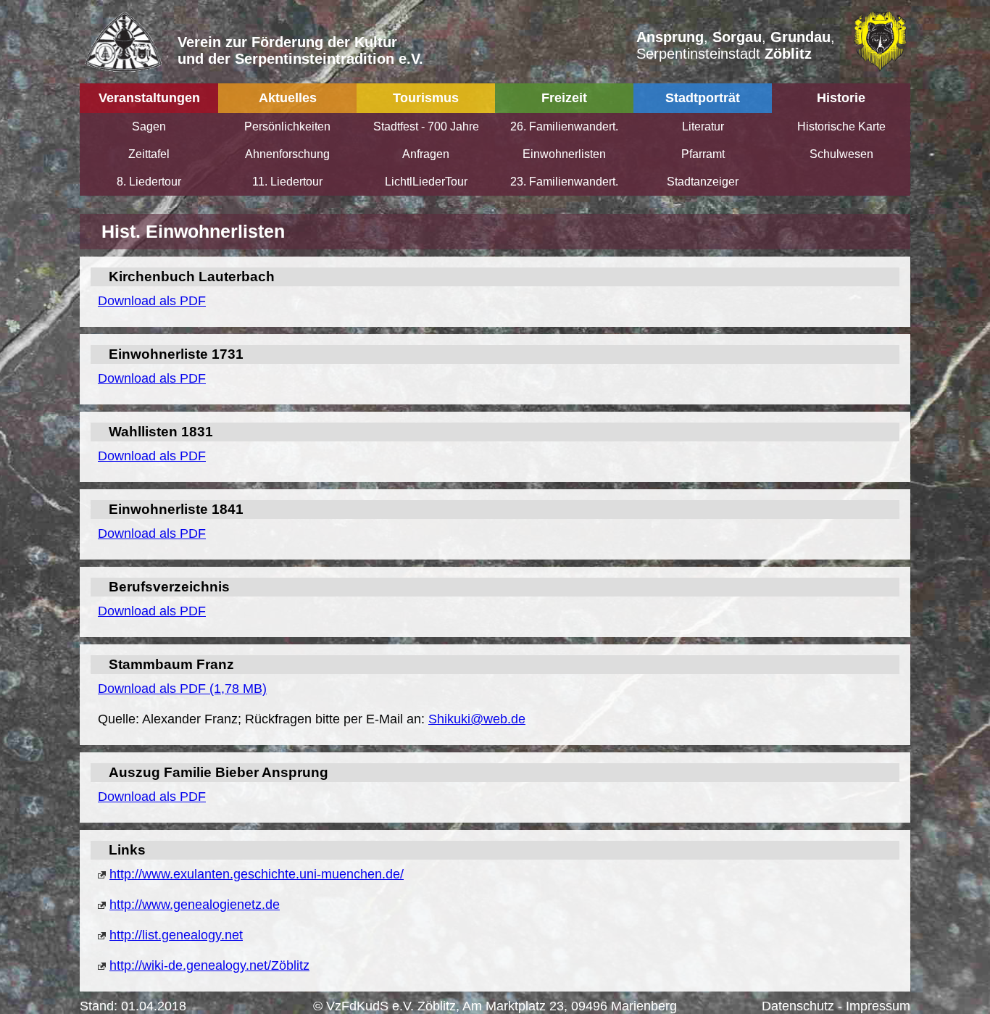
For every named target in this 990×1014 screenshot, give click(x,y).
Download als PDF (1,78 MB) (182, 688)
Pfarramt (703, 154)
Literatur (703, 126)
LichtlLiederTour (426, 181)
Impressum (878, 1006)
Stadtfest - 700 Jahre (426, 126)
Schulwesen (841, 154)
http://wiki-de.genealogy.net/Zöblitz (209, 965)
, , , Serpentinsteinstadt (735, 45)
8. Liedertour (149, 181)
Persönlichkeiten (287, 126)
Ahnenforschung (287, 154)
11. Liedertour (287, 181)
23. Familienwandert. (564, 181)
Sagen (149, 126)
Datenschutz (798, 1006)
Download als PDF (152, 301)
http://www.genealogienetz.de (194, 904)
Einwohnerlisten (564, 154)
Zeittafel (149, 154)
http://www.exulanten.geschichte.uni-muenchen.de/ (256, 874)
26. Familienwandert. (564, 126)
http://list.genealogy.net (176, 935)
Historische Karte (841, 126)
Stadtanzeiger (703, 181)
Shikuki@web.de (476, 719)
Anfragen (425, 154)
